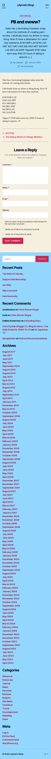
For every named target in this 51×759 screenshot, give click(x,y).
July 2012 (7, 391)
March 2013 (8, 384)
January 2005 (9, 591)
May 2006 (7, 541)
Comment (7, 165)
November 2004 (10, 598)
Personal (6, 690)
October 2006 (9, 523)
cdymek (19, 62)
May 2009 (7, 430)
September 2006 (11, 527)
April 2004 (7, 620)
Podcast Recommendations (33, 338)
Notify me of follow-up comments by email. (22, 229)
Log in (5, 732)
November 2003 (10, 638)
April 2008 (7, 477)
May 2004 (7, 616)
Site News (7, 701)
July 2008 (7, 466)
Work (5, 719)
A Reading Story (32, 321)
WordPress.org (10, 743)
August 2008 (9, 462)
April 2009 (7, 434)
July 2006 (7, 534)
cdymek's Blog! (25, 5)
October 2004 (9, 602)
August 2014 (8, 369)
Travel (5, 708)
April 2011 (7, 398)
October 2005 (9, 566)
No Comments (27, 66)
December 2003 (10, 634)
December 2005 (10, 559)
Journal (6, 683)
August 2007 (9, 491)
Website (5, 210)
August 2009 (9, 419)
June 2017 (7, 359)
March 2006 (8, 548)
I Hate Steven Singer (28, 309)
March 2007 (8, 505)
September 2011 (10, 394)
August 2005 (9, 573)
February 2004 (10, 627)
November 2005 (10, 563)
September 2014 (11, 366)
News (5, 687)
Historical (25, 16)
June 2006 (8, 538)
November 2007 (10, 484)
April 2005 (7, 580)
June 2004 (8, 613)
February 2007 (10, 509)
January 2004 (9, 631)
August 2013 (8, 373)
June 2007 (8, 498)
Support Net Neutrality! (14, 279)
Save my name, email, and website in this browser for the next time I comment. (26, 223)
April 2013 (7, 380)
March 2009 (8, 437)
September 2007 (11, 487)
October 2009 (9, 412)
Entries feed (8, 736)
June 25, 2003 (34, 62)
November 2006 (10, 520)
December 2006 (10, 516)
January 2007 (9, 512)
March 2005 (8, 584)
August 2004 (9, 609)
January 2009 (9, 445)
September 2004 (11, 605)
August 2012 (8, 387)
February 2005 (10, 588)
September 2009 (11, 416)
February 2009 (10, 441)
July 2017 (7, 355)
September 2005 (11, 570)
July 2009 (7, 423)
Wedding (7, 715)
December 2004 (10, 595)
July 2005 (7, 577)
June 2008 (8, 470)
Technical (7, 705)
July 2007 (7, 495)
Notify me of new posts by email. (18, 234)
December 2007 (10, 480)
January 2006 (9, 555)
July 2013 (7, 377)
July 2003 (7, 652)
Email (5, 199)
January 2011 (9, 402)
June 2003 (8, 656)
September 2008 (11, 459)
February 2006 (10, 552)
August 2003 (9, 648)
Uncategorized (10, 712)
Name (5, 188)
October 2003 (9, 641)
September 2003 (11, 645)
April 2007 (7, 502)
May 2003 (7, 659)
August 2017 (8, 352)
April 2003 (7, 663)
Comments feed (10, 739)
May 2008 (7, 473)
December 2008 (10, 448)
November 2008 (10, 452)
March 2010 (8, 409)
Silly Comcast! (9, 290)
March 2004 (8, 623)
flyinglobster (9, 338)
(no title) (6, 285)
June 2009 (8, 427)
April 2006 (7, 545)
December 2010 (10, 405)
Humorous (7, 680)
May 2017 (7, 362)
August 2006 (9, 530)
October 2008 (9, 455)
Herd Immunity (10, 296)
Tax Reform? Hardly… (13, 274)
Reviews (6, 694)
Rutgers (6, 698)
